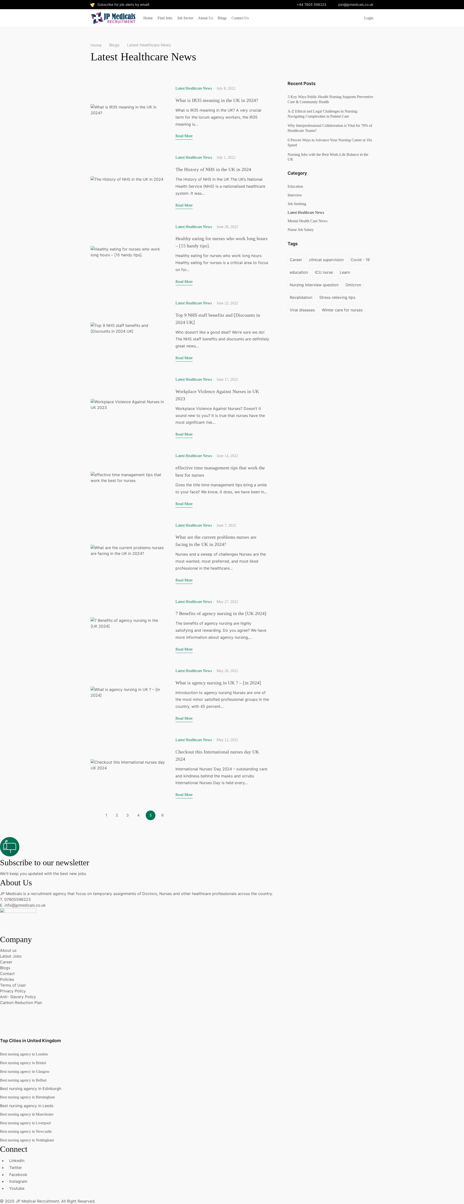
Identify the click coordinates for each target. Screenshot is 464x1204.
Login (368, 18)
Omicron (353, 284)
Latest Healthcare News (193, 88)
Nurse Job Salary (301, 230)
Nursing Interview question (314, 284)
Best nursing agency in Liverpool (25, 1123)
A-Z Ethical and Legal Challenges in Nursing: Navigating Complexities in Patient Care (323, 113)
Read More (184, 136)
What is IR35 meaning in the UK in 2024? (216, 100)
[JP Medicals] (113, 17)
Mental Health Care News (307, 221)
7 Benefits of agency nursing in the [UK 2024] (220, 613)
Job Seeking (297, 204)
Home (96, 45)
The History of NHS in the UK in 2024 (213, 169)
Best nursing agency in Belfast (23, 1080)
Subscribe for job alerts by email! (123, 4)
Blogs (114, 45)
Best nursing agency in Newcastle (26, 1131)
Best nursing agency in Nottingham (27, 1140)
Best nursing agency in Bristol (23, 1063)
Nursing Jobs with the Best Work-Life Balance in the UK (328, 157)
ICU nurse (324, 272)
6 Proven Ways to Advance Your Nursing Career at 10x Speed (330, 142)
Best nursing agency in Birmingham (27, 1097)
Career (296, 259)
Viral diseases (302, 310)
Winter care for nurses (342, 310)
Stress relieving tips (337, 297)
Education (295, 186)
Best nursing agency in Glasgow (25, 1071)
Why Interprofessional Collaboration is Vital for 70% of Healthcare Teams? (330, 128)
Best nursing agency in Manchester (26, 1114)
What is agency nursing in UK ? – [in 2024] (218, 682)
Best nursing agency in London (24, 1054)
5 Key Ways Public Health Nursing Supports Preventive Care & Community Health (330, 99)
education (299, 272)
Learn (345, 272)
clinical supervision (326, 259)
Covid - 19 (360, 259)
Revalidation (301, 297)
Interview (295, 195)
